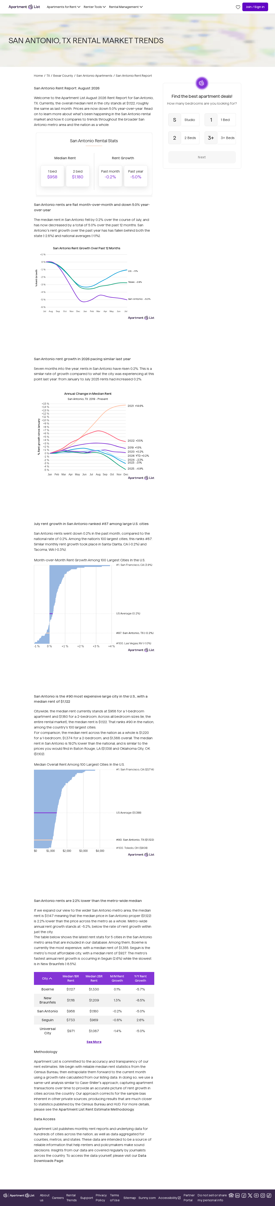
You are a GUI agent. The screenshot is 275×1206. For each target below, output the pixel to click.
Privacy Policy (101, 1198)
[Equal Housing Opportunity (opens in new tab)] (231, 1195)
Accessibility (169, 1198)
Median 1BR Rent (71, 978)
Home (38, 75)
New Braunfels (48, 1000)
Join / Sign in (255, 7)
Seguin (47, 1020)
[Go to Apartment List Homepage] (24, 7)
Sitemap (130, 1198)
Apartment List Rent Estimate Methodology (96, 1109)
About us (44, 1198)
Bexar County (63, 75)
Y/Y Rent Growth (140, 978)
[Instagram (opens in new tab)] (262, 1195)
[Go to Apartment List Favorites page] (238, 6)
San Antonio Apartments (94, 75)
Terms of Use (114, 1198)
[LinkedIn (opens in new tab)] (237, 1195)
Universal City (48, 1031)
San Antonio (47, 1011)
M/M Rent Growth (117, 978)
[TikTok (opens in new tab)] (269, 1195)
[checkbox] (184, 119)
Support (86, 1198)
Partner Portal (189, 1198)
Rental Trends (72, 1198)
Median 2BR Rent (94, 978)
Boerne (47, 989)
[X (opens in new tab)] (250, 1195)
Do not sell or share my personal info (212, 1198)
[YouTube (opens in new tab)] (256, 1195)
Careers (58, 1198)
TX (48, 75)
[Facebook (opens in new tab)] (243, 1195)
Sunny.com (147, 1198)
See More (94, 1042)
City (45, 978)
